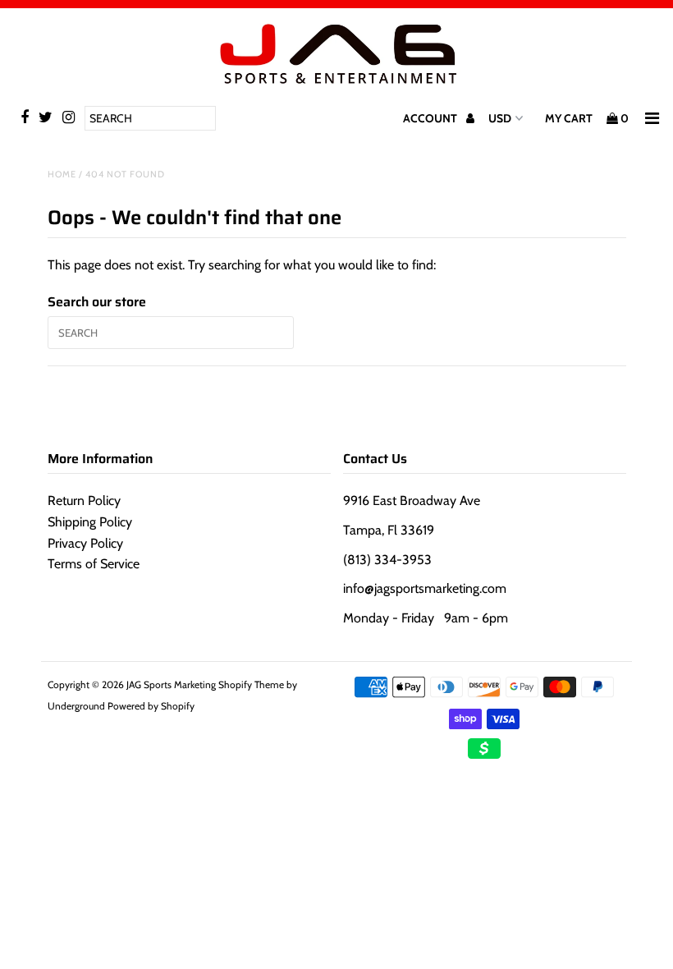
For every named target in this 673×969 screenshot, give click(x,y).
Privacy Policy (85, 543)
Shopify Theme (251, 684)
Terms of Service (94, 564)
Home (62, 174)
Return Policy (84, 500)
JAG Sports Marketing (171, 684)
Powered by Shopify (151, 706)
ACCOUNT (431, 118)
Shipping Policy (90, 522)
